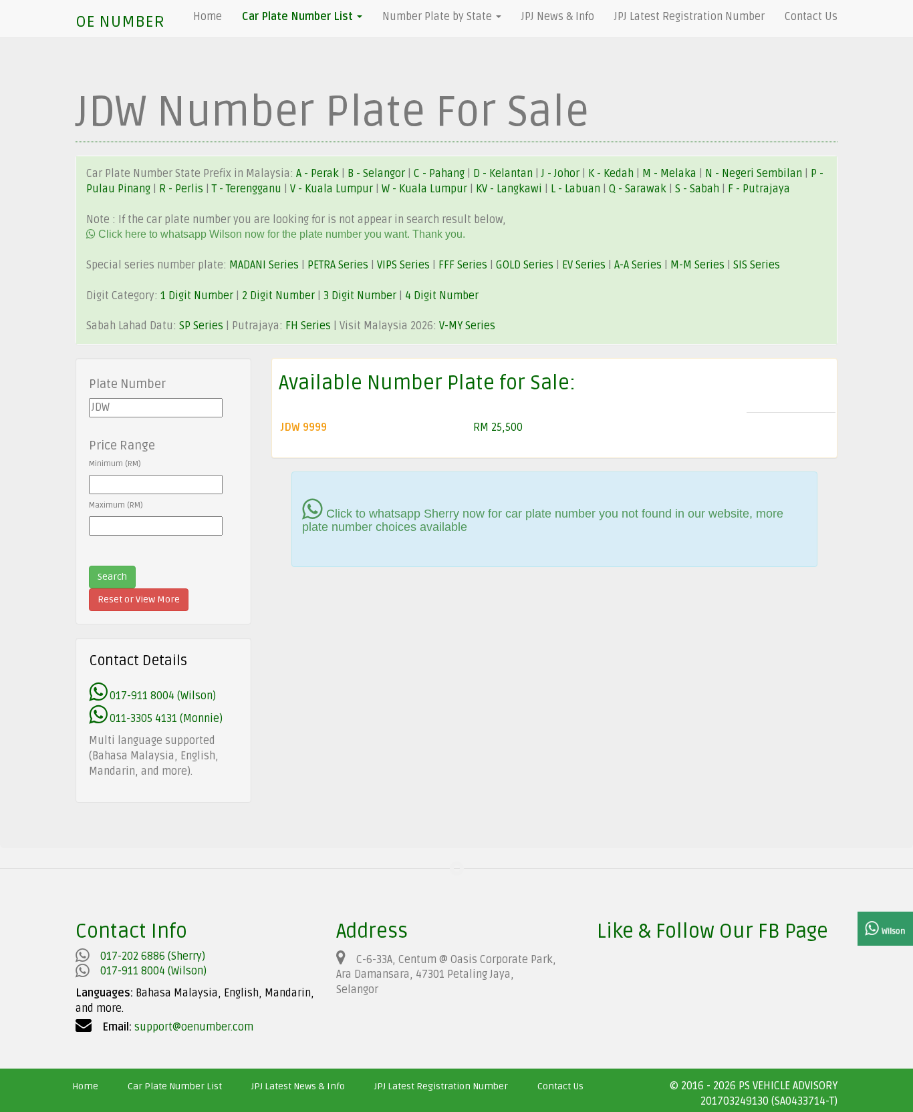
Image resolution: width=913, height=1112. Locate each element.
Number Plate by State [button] (438, 16)
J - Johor (561, 173)
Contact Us (811, 16)
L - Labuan (577, 189)
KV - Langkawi (510, 189)
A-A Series (638, 265)
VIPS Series (403, 265)
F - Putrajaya (759, 189)
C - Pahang (439, 173)
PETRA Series (337, 265)
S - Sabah (698, 189)
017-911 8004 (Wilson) (161, 696)
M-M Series (697, 265)
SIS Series (756, 265)
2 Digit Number (278, 296)
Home (207, 16)
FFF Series (462, 265)
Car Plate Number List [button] (299, 16)
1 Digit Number (196, 296)
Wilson (892, 931)
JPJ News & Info (557, 16)
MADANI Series (264, 265)
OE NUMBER (120, 21)
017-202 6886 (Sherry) (152, 956)
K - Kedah (612, 173)
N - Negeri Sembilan (755, 173)
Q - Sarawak (639, 189)
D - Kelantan (504, 173)
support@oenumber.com (193, 1027)
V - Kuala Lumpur (333, 189)
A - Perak (317, 173)
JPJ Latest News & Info (298, 1086)
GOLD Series (524, 265)
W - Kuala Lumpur (426, 189)
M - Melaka (670, 173)
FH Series (308, 326)
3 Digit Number (359, 296)
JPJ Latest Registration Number (689, 16)
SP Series (201, 326)
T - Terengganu (248, 189)
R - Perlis (182, 189)
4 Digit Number (442, 296)
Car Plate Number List (175, 1086)
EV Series (584, 265)
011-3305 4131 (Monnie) (165, 718)
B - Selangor (376, 173)
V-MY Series (467, 326)
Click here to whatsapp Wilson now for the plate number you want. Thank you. (280, 234)
